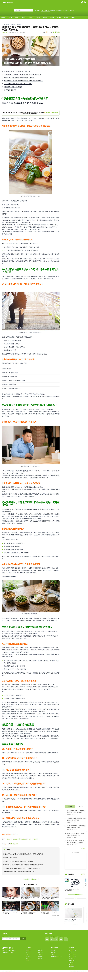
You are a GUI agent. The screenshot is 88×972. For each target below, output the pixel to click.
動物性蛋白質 (24, 839)
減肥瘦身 (24, 17)
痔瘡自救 (53, 10)
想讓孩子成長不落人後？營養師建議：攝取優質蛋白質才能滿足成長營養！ (24, 865)
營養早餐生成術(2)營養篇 (10, 857)
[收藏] (47, 32)
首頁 (2, 24)
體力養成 (19, 24)
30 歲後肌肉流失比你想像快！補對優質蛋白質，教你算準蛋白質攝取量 (23, 854)
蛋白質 (35, 839)
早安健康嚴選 (72, 954)
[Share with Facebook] (56, 32)
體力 (30, 839)
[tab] (70, 806)
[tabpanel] (75, 829)
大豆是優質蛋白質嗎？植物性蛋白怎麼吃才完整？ (18, 84)
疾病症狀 (3, 17)
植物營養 (66, 17)
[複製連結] (58, 32)
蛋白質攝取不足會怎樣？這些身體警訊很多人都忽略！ (19, 78)
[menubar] (38, 17)
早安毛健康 (72, 958)
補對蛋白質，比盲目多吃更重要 (13, 87)
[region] (30, 112)
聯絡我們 (53, 952)
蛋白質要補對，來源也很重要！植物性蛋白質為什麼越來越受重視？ (23, 81)
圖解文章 (59, 17)
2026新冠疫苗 (71, 10)
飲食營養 (17, 17)
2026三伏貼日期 (45, 10)
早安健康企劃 (4, 32)
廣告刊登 (53, 954)
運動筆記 (71, 962)
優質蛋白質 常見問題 (10, 90)
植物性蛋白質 (15, 839)
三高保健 (38, 17)
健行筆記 (71, 964)
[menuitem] (3, 17)
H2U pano (71, 960)
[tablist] (75, 806)
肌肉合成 (8, 839)
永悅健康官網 (72, 950)
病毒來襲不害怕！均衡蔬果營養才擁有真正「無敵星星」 (19, 861)
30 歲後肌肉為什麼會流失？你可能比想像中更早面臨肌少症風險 (22, 74)
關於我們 (53, 950)
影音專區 (45, 17)
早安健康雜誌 (72, 956)
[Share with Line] (53, 32)
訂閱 (23, 938)
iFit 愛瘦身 (71, 966)
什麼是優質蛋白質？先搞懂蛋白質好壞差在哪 (17, 71)
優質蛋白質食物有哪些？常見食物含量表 (22, 103)
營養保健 (13, 24)
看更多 (83, 848)
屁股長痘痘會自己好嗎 (61, 10)
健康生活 (10, 17)
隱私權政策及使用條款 (56, 956)
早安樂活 (73, 17)
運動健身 (31, 17)
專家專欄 (52, 17)
